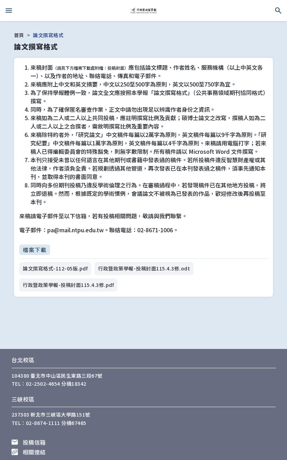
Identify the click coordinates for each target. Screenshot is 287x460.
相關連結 (34, 452)
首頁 (19, 35)
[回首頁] (143, 10)
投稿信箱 (34, 442)
